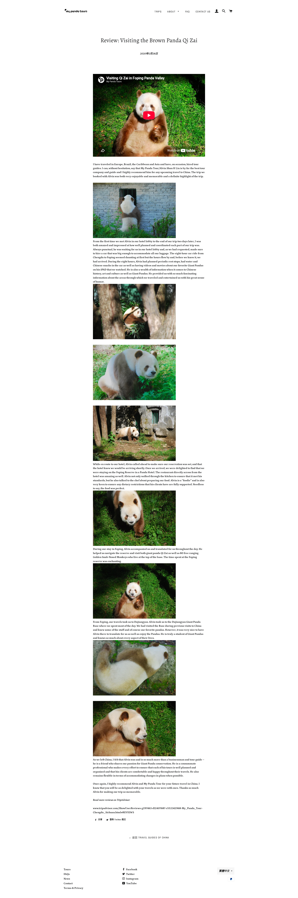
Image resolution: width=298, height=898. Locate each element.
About (171, 11)
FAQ (187, 11)
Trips (158, 11)
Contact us (203, 11)
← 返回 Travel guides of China (149, 837)
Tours (67, 869)
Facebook (131, 869)
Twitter (130, 874)
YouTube (131, 883)
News (67, 878)
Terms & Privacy (73, 888)
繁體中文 (224, 871)
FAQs (67, 874)
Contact (68, 883)
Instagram (132, 878)
